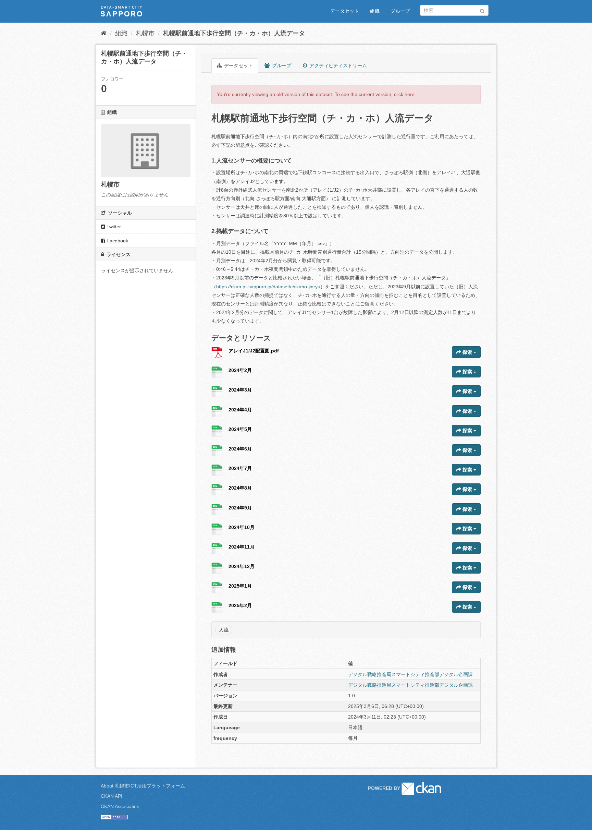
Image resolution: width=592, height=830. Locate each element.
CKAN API (111, 796)
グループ (400, 11)
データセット (344, 11)
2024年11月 (242, 547)
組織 (375, 11)
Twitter (113, 226)
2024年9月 (240, 507)
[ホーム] (104, 33)
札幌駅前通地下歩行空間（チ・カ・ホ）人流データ (234, 33)
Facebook (116, 240)
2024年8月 (240, 488)
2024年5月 (240, 429)
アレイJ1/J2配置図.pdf (254, 350)
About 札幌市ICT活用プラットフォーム (143, 786)
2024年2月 (240, 370)
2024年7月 (240, 468)
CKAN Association (120, 806)
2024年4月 (240, 409)
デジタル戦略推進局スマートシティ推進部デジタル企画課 (410, 674)
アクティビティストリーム (337, 65)
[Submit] (482, 10)
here (410, 94)
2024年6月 (240, 449)
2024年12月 (242, 566)
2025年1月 (240, 586)
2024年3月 (240, 390)
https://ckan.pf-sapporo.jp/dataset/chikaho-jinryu (268, 286)
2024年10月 (242, 527)
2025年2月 (240, 605)
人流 (224, 630)
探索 (467, 352)
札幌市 (145, 33)
